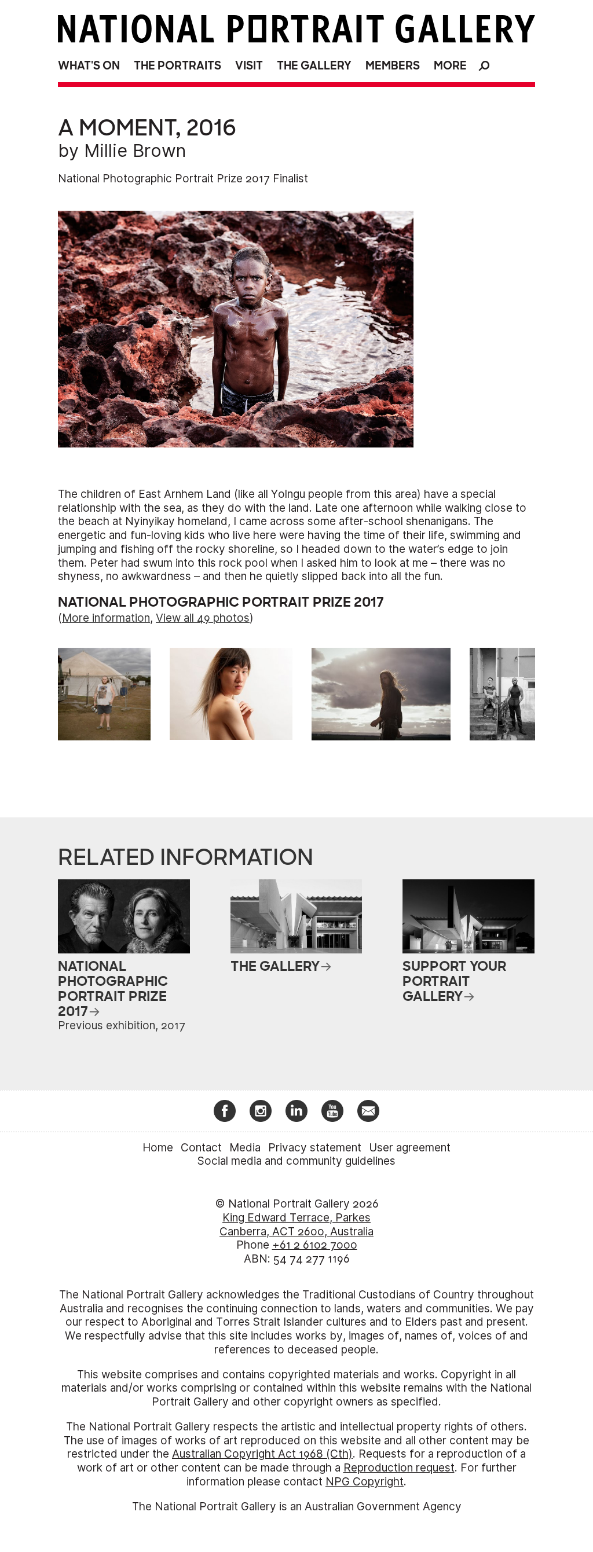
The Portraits (177, 65)
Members (392, 65)
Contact (201, 1147)
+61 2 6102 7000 (314, 1245)
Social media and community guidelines (296, 1161)
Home (157, 1147)
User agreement (410, 1147)
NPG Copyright (364, 1481)
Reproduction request (399, 1467)
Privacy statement (314, 1147)
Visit (249, 65)
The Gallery (314, 65)
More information (106, 618)
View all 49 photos (203, 618)
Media (245, 1147)
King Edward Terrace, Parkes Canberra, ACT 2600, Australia (296, 1224)
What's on (89, 65)
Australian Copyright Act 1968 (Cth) (262, 1454)
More (450, 65)
